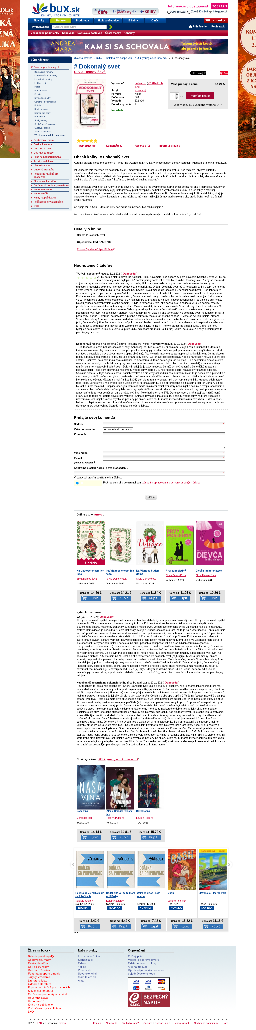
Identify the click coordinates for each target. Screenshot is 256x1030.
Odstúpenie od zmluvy (142, 963)
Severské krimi (87, 973)
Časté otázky (113, 32)
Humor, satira (40, 90)
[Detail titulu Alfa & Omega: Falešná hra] (120, 788)
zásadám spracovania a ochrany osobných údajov (171, 482)
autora (98, 514)
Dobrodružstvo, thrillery (45, 75)
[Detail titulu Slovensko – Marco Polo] (182, 874)
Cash (140, 893)
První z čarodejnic (209, 893)
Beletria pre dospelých (119, 57)
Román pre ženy (42, 113)
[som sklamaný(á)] (79, 141)
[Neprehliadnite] (197, 9)
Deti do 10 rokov (43, 148)
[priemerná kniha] (87, 141)
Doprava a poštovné (89, 32)
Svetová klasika (42, 128)
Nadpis (78, 424)
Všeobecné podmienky (45, 32)
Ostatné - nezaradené (45, 102)
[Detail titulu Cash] (151, 870)
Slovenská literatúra (45, 181)
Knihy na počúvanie (45, 197)
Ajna (81, 980)
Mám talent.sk (87, 977)
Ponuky (61, 20)
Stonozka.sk (85, 959)
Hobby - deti (40, 83)
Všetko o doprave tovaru (143, 959)
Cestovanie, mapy (44, 140)
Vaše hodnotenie (84, 429)
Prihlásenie (200, 26)
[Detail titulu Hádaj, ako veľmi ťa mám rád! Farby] (90, 869)
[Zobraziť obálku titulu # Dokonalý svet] (90, 104)
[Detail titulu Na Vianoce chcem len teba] (120, 545)
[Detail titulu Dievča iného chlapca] (210, 543)
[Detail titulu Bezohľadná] (150, 791)
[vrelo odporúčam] (95, 141)
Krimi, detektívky (42, 98)
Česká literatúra (43, 144)
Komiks (38, 94)
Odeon (82, 963)
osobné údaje (162, 1023)
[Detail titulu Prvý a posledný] (180, 545)
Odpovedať (130, 273)
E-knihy (133, 20)
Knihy (98, 57)
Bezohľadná (143, 811)
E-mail (78, 458)
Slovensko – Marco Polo (181, 893)
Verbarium (140, 83)
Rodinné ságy (41, 109)
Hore (225, 1023)
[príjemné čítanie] (91, 141)
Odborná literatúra (44, 169)
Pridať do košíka (200, 95)
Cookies (147, 1023)
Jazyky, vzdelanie (44, 161)
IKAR (39, 1023)
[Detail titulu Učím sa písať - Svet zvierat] (121, 869)
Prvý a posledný (176, 570)
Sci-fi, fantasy (41, 120)
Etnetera (62, 1023)
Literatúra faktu (42, 165)
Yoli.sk (82, 966)
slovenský (140, 90)
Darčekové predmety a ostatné (51, 185)
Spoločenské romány (44, 124)
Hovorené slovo (43, 189)
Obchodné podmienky (206, 1023)
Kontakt (97, 1023)
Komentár (80, 434)
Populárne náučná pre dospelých (49, 987)
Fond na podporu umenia (48, 157)
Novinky (39, 20)
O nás (155, 20)
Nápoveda (68, 32)
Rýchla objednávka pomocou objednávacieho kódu (146, 972)
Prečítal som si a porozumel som (151, 482)
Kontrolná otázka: (85, 467)
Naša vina (82, 811)
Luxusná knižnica (89, 956)
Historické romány (43, 79)
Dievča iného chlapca (209, 570)
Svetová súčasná (42, 131)
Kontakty (129, 32)
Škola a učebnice (108, 20)
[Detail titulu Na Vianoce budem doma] (150, 543)
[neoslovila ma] (83, 141)
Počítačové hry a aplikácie (49, 201)
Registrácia (218, 26)
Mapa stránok (182, 1023)
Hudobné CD (41, 193)
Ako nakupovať (137, 966)
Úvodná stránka (83, 57)
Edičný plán (135, 956)
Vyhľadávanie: (40, 26)
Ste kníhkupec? (130, 1023)
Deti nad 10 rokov (44, 152)
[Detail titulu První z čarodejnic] (213, 869)
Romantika (39, 116)
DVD (36, 206)
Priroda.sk (84, 970)
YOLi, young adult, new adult (151, 57)
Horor (37, 87)
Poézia (37, 105)
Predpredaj (83, 20)
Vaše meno (81, 452)
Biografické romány (43, 72)
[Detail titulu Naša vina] (91, 787)
